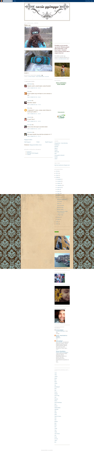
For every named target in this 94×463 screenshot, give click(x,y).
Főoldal (37, 142)
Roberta (56, 421)
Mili (55, 411)
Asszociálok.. (59, 201)
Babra (56, 378)
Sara (55, 426)
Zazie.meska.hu (61, 112)
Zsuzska (56, 438)
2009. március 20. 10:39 (34, 88)
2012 (57, 171)
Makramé (56, 409)
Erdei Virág (57, 395)
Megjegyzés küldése (28, 139)
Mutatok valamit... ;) (61, 209)
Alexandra (29, 117)
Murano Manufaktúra (60, 351)
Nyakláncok (57, 144)
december (59, 179)
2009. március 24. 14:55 (34, 128)
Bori (55, 380)
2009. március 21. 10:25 (34, 113)
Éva (55, 442)
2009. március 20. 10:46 (34, 97)
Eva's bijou (29, 124)
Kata (55, 404)
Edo (55, 390)
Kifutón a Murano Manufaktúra (62, 352)
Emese (56, 392)
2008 (57, 221)
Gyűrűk (56, 157)
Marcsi (28, 108)
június (58, 191)
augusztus (59, 187)
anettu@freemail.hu (62, 58)
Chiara (56, 383)
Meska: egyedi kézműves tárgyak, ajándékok (61, 83)
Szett (55, 153)
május (58, 193)
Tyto (55, 430)
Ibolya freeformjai (58, 402)
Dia (55, 385)
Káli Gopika (29, 84)
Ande (56, 373)
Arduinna (29, 154)
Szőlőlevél (58, 337)
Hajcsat (47, 76)
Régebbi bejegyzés (49, 142)
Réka (56, 425)
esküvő (56, 158)
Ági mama (29, 100)
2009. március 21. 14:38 (34, 121)
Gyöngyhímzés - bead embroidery (36, 76)
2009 (57, 177)
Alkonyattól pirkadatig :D (62, 199)
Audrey (56, 376)
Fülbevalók (57, 151)
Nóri (55, 419)
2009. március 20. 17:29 (34, 104)
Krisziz (56, 406)
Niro (55, 418)
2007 (57, 224)
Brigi (56, 381)
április (58, 195)
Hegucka (56, 399)
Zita (55, 435)
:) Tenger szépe (60, 214)
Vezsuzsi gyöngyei (59, 330)
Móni (56, 414)
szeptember (59, 185)
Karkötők (56, 146)
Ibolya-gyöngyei (59, 341)
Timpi (56, 428)
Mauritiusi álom (60, 207)
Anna (56, 374)
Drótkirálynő (57, 386)
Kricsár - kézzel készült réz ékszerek (61, 336)
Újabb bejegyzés (27, 142)
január (58, 219)
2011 (57, 173)
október (58, 183)
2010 (57, 175)
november (59, 181)
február (58, 217)
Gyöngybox (29, 151)
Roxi (55, 423)
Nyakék (56, 150)
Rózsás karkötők (59, 342)
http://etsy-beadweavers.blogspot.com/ (62, 165)
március (59, 197)
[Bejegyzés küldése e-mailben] (42, 75)
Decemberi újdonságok (60, 331)
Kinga (28, 91)
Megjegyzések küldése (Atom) (36, 144)
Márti (56, 412)
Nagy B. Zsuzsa (58, 416)
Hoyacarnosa (29, 132)
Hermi (56, 400)
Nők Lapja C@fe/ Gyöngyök (32, 153)
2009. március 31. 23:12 (34, 136)
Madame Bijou (57, 407)
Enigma (56, 393)
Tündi (56, 431)
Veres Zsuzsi (57, 433)
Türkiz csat (59, 203)
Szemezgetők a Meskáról (59, 155)
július (58, 189)
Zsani (56, 437)
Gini (55, 397)
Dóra (55, 388)
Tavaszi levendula (60, 205)
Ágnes (56, 440)
